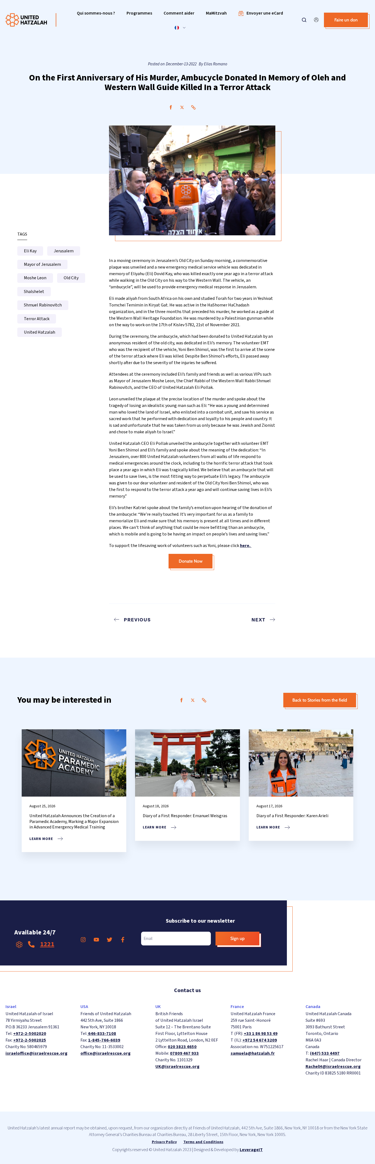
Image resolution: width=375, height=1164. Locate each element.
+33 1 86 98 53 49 (261, 1034)
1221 (47, 944)
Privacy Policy (164, 1142)
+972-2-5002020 (29, 1034)
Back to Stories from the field (319, 700)
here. (245, 546)
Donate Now (191, 561)
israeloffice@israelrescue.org (36, 1053)
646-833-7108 (101, 1034)
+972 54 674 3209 (259, 1040)
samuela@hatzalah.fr (253, 1053)
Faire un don (346, 20)
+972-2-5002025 (29, 1040)
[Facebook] (171, 107)
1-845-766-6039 (104, 1040)
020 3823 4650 (182, 1047)
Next (258, 619)
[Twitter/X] (182, 107)
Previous (137, 619)
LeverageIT (251, 1150)
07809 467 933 (184, 1053)
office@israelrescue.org (105, 1053)
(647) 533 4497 (325, 1053)
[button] (96, 13)
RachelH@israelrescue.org (333, 1066)
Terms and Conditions (203, 1142)
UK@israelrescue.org (177, 1066)
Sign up (237, 938)
